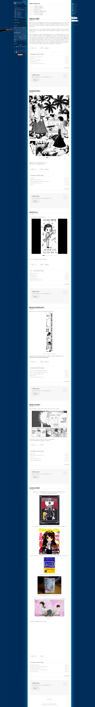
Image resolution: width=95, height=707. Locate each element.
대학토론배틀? (33, 61)
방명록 (74, 12)
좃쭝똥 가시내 (24, 34)
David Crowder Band (17, 28)
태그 (74, 8)
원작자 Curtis (31, 259)
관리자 (74, 14)
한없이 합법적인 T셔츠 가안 (35, 279)
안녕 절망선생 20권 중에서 (37, 7)
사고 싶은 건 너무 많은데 (36, 14)
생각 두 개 (32, 58)
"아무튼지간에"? (19, 3)
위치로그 (74, 6)
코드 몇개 (32, 178)
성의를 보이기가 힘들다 (36, 6)
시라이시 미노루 (17, 38)
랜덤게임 (24, 27)
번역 (26, 31)
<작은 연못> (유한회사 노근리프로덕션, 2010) (39, 181)
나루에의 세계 (21, 29)
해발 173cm (37, 491)
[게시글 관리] (37, 48)
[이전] (31, 126)
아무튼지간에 (35, 75)
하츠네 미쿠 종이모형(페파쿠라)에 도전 (37, 370)
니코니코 (15, 35)
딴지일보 (23, 31)
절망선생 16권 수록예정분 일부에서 (38, 11)
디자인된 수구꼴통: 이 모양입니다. (37, 63)
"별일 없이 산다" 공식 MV (35, 179)
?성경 (23, 32)
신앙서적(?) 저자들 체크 (34, 460)
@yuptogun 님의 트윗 (74, 24)
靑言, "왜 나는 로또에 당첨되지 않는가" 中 (38, 372)
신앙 (18, 36)
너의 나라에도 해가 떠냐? (35, 458)
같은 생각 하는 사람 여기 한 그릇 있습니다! (38, 669)
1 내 (31, 270)
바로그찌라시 (18, 34)
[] (49, 699)
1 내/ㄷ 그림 (31, 213)
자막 (15, 39)
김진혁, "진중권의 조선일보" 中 (36, 373)
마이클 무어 (23, 39)
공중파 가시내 (22, 36)
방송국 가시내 (23, 38)
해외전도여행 (18, 31)
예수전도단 (20, 27)
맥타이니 (32, 457)
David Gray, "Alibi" (33, 671)
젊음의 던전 (32, 375)
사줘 (31, 184)
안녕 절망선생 (17, 32)
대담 (26, 36)
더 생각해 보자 (33, 276)
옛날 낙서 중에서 (33, 278)
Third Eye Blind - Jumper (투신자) (36, 377)
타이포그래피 (20, 35)
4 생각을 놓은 (31, 20)
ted (21, 32)
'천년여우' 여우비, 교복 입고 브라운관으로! (38, 666)
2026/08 (20, 45)
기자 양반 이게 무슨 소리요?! (35, 56)
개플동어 (63, 30)
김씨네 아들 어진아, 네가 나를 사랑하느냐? (41, 77)
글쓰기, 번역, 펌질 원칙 (20, 2)
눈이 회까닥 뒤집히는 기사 (35, 668)
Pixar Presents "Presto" (34, 665)
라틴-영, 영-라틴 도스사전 (35, 183)
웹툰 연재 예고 (33, 275)
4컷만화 (17, 29)
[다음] (67, 126)
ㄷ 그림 (34, 270)
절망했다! (16, 27)
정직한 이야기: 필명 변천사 (35, 60)
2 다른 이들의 (31, 92)
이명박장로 (23, 28)
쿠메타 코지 (18, 39)
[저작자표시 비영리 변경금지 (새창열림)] (47, 48)
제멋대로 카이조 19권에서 (36, 12)
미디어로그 (74, 10)
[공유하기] (35, 48)
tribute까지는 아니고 (35, 9)
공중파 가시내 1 (33, 273)
